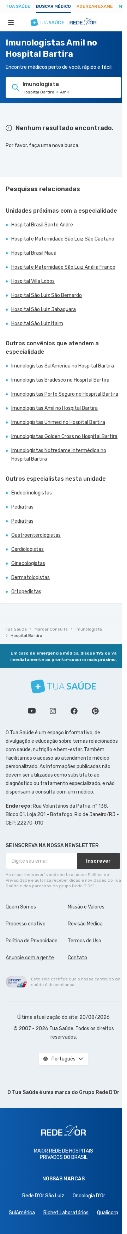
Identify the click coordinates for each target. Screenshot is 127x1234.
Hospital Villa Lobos (33, 281)
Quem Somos (21, 907)
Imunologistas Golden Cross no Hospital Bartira (64, 436)
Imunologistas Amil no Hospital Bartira (54, 408)
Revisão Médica (85, 924)
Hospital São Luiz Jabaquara (43, 309)
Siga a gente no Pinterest (95, 711)
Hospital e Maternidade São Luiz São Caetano (62, 239)
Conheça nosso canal (31, 711)
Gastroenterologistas (36, 535)
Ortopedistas (26, 592)
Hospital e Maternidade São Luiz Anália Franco (63, 267)
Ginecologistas (28, 563)
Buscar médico (53, 6)
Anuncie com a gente (30, 958)
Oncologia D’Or (89, 1196)
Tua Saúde (18, 6)
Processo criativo (26, 924)
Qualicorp (107, 1213)
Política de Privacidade (32, 941)
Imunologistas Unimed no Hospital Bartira (58, 422)
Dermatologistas (30, 577)
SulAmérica (22, 1213)
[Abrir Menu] (11, 22)
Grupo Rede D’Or (99, 1092)
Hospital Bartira (26, 635)
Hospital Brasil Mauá (33, 253)
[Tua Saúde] (63, 686)
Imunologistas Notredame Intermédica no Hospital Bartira (58, 455)
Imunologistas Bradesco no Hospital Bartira (60, 380)
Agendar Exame (95, 6)
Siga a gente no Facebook (74, 711)
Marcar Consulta (51, 629)
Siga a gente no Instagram (52, 711)
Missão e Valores (86, 907)
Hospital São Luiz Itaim (37, 324)
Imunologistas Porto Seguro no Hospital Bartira (64, 394)
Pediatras (22, 507)
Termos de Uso (84, 941)
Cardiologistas (27, 549)
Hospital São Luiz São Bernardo (46, 295)
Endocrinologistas (31, 493)
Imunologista (88, 629)
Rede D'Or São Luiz (43, 1196)
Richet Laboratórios (66, 1213)
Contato (77, 958)
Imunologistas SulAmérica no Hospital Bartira (62, 366)
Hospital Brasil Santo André (42, 225)
